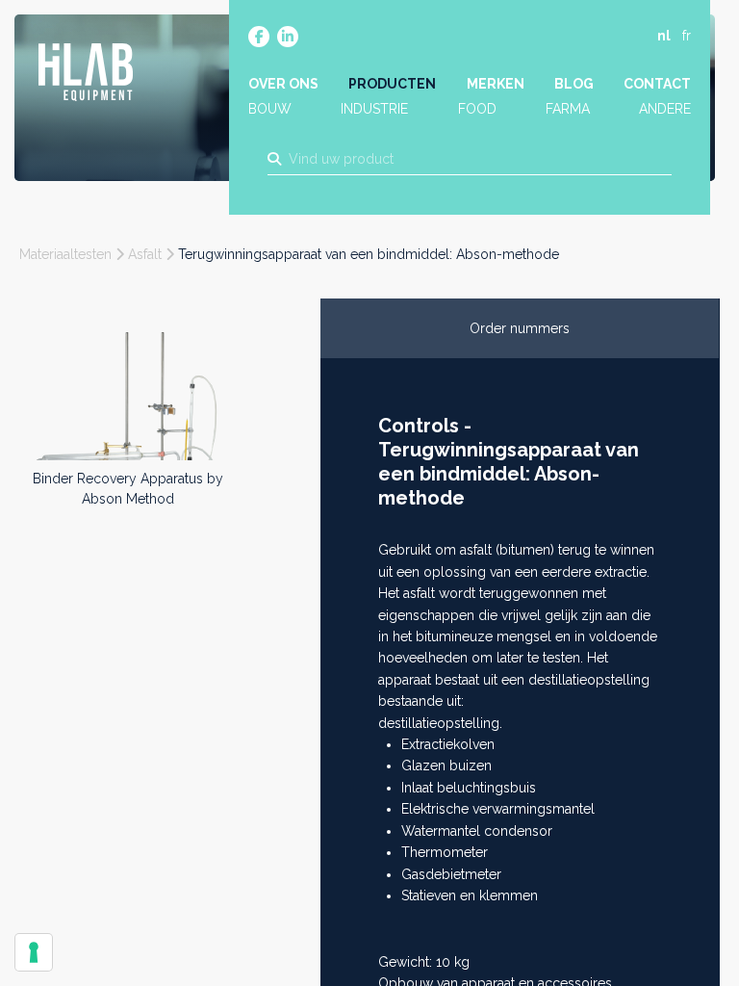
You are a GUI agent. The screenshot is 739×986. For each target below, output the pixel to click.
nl (664, 35)
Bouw (270, 109)
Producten (392, 83)
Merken (495, 83)
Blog (574, 83)
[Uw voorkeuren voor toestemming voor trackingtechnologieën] (33, 952)
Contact (657, 83)
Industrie (374, 109)
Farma (568, 109)
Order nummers (520, 328)
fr (686, 35)
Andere (665, 109)
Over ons (283, 83)
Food (477, 109)
